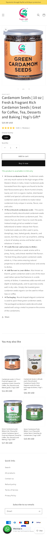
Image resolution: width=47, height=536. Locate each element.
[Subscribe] (39, 511)
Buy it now (23, 163)
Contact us (9, 478)
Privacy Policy (10, 495)
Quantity (5, 143)
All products (10, 473)
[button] (3, 15)
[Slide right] (29, 89)
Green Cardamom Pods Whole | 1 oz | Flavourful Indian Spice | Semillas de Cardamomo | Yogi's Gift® (33, 432)
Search (8, 467)
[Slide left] (18, 89)
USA (6, 137)
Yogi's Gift (20, 531)
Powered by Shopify (28, 531)
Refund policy (10, 484)
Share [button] (7, 317)
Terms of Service (11, 490)
